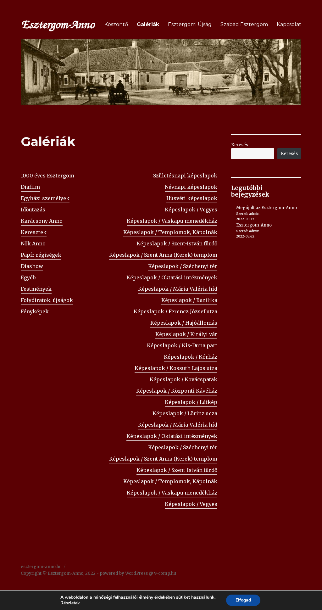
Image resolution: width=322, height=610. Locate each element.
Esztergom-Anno (254, 225)
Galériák (148, 24)
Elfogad (243, 600)
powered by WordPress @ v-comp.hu (138, 573)
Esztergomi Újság (190, 24)
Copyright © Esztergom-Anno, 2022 (58, 573)
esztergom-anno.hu (41, 566)
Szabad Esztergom (244, 24)
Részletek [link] (70, 603)
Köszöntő (116, 24)
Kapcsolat (289, 24)
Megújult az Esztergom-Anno (266, 207)
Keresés (239, 145)
